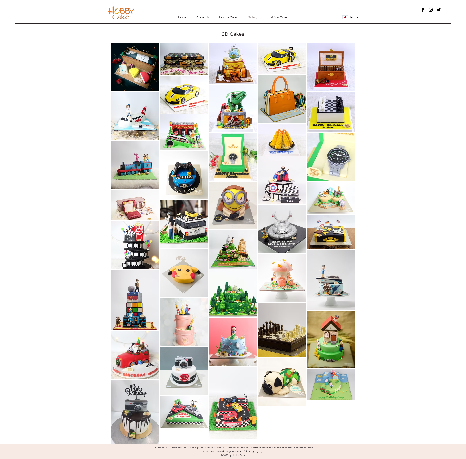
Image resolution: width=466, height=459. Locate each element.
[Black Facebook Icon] (422, 9)
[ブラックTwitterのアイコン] (438, 9)
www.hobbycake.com (229, 451)
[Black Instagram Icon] (430, 9)
